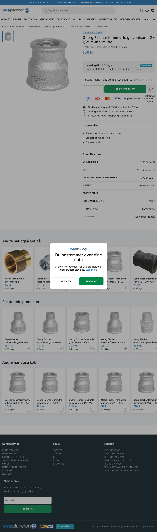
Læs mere (91, 269)
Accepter (91, 281)
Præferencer (65, 281)
